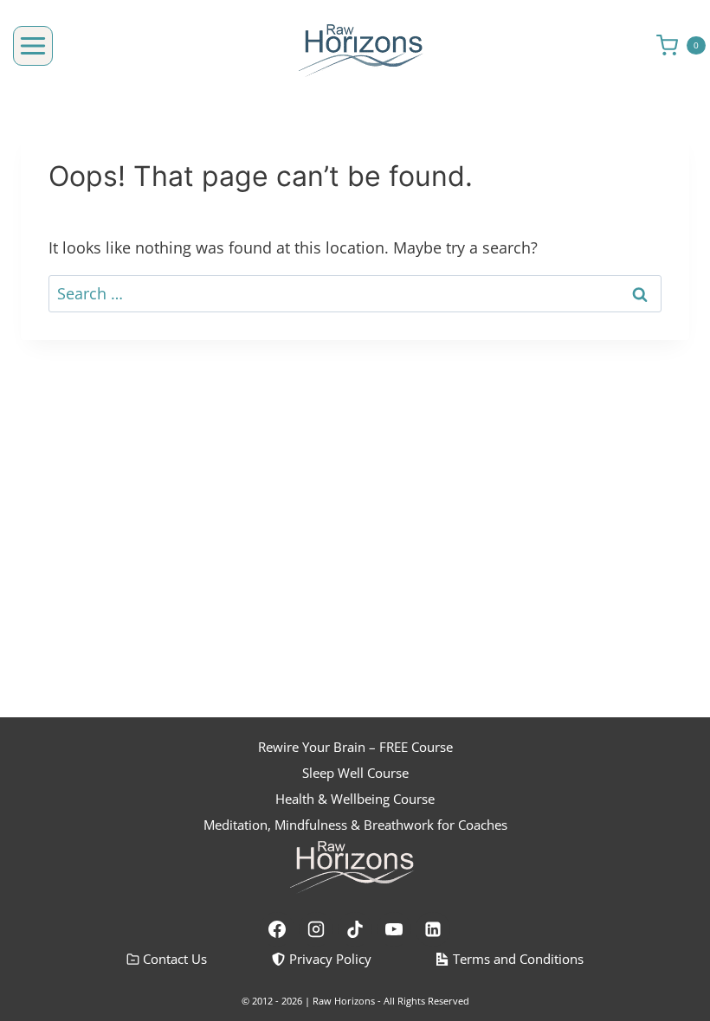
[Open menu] (33, 46)
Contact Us (175, 958)
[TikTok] (355, 929)
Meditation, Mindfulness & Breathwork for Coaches (355, 824)
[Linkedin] (433, 929)
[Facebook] (277, 929)
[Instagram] (316, 929)
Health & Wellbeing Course (355, 798)
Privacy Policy (330, 958)
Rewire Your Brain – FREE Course (355, 746)
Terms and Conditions (518, 958)
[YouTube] (394, 929)
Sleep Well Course (355, 772)
